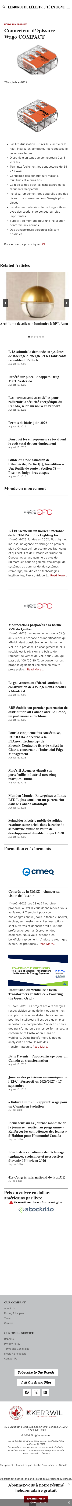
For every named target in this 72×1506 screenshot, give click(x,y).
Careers (8, 1323)
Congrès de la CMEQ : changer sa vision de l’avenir (34, 893)
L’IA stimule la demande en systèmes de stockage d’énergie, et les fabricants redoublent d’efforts (37, 356)
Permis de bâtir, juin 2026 (27, 423)
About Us (9, 1308)
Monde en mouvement (25, 488)
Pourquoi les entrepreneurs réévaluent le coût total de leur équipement (37, 441)
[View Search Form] (4, 7)
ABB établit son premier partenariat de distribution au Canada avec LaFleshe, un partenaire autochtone (38, 712)
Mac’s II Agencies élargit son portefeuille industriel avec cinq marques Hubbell (32, 774)
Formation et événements (27, 848)
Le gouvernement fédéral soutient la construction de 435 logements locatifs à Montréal (37, 687)
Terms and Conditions (16, 1348)
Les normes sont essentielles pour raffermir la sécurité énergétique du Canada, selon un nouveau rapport (35, 401)
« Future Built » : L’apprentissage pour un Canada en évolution (37, 1104)
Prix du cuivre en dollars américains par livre (27, 1195)
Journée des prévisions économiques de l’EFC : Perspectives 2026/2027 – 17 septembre (37, 1081)
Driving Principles (14, 1313)
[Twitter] (36, 1392)
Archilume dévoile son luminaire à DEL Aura (34, 323)
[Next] (66, 303)
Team (7, 1318)
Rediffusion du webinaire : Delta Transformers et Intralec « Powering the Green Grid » (35, 994)
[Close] (69, 1483)
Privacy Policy (12, 1343)
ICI (43, 244)
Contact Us (10, 1358)
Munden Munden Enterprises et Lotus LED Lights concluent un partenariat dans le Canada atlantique (37, 799)
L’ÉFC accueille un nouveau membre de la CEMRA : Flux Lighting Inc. (36, 533)
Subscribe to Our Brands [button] (36, 1372)
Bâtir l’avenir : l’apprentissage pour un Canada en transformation (37, 1058)
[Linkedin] (45, 1392)
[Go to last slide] (5, 303)
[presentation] (36, 296)
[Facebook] (27, 1392)
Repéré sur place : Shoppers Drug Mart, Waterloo (33, 379)
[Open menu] (68, 7)
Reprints (9, 1338)
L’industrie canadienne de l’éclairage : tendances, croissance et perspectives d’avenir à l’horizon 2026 (37, 1156)
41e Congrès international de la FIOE (36, 1177)
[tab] (29, 337)
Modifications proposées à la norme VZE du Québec (35, 627)
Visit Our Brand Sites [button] (36, 1382)
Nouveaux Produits (15, 24)
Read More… (58, 575)
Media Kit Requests (15, 1353)
